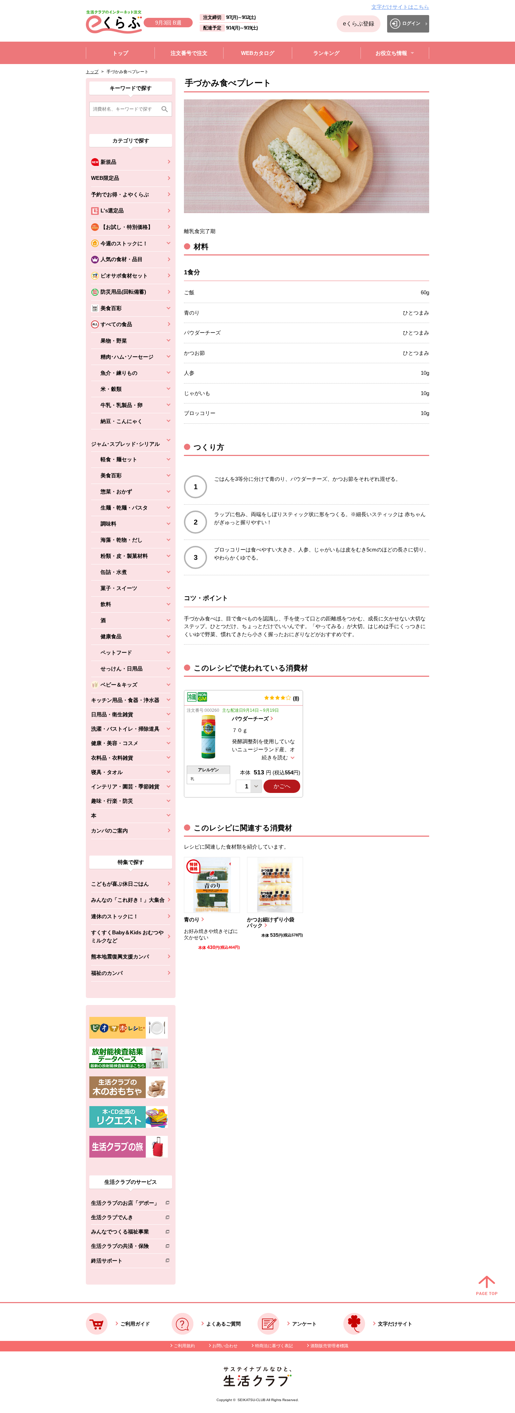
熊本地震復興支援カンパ (120, 956)
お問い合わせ (225, 1345)
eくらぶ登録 (358, 24)
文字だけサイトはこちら (400, 7)
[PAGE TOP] (486, 1286)
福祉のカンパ (107, 973)
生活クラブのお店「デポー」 (125, 1204)
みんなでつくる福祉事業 (125, 1233)
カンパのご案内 (109, 831)
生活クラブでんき (125, 1218)
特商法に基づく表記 (274, 1345)
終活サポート (125, 1262)
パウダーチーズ (250, 719)
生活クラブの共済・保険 (125, 1247)
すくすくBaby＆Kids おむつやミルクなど (127, 936)
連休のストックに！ (114, 916)
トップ (92, 71)
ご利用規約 (184, 1345)
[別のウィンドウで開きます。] (128, 1066)
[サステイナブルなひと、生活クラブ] (257, 1384)
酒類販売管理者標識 (329, 1345)
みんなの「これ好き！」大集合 (128, 900)
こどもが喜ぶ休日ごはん (120, 884)
